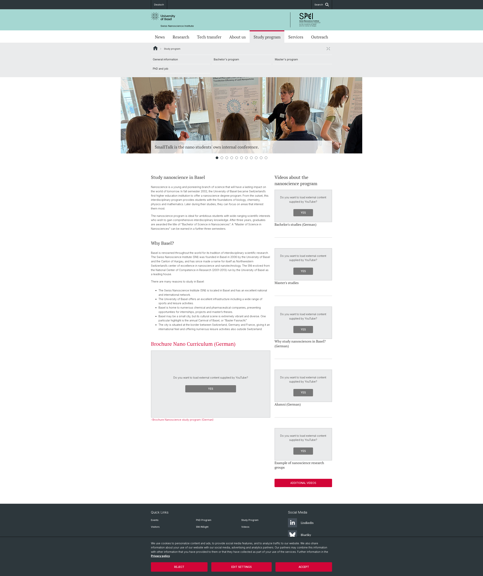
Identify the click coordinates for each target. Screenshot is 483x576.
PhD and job (160, 68)
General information (165, 59)
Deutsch (159, 4)
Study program (267, 37)
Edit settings (241, 566)
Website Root (155, 48)
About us (237, 37)
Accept (304, 566)
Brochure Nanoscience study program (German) (183, 419)
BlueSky (306, 535)
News (160, 37)
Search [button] (319, 4)
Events (154, 520)
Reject (179, 566)
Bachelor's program (226, 59)
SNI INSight (202, 526)
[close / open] (328, 48)
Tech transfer (209, 37)
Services (295, 37)
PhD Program (203, 520)
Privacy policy (160, 556)
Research (181, 37)
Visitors (155, 526)
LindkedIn (307, 523)
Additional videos (303, 482)
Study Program (249, 520)
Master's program (286, 59)
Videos (245, 526)
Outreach (319, 37)
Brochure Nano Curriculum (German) (193, 343)
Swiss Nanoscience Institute (177, 26)
